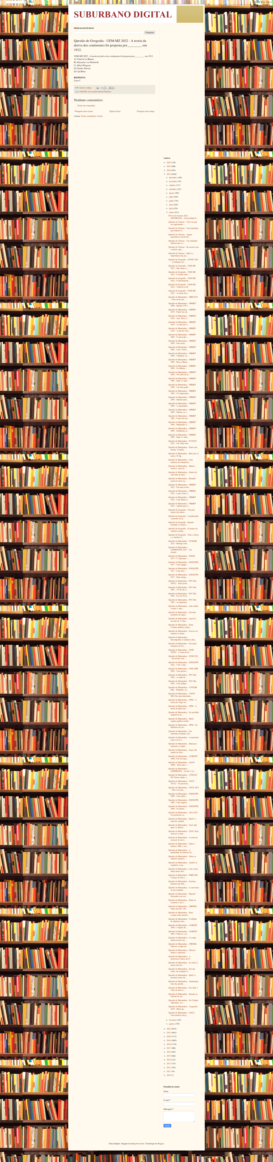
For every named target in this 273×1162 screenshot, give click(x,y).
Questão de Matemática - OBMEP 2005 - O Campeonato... (182, 392)
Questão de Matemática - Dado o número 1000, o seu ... (181, 844)
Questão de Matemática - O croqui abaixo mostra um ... (182, 938)
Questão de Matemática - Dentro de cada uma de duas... (182, 473)
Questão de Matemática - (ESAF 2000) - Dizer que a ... (181, 763)
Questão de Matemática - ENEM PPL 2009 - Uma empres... (183, 801)
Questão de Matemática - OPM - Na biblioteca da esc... (182, 726)
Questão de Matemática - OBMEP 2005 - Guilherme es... (182, 429)
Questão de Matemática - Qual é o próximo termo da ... (182, 976)
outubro (172, 185)
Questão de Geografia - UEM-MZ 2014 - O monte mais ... (182, 273)
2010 (169, 1075)
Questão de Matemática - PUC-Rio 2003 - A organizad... (182, 600)
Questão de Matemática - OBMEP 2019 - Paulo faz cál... (182, 310)
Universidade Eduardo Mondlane (99, 91)
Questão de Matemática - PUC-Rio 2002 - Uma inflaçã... (182, 682)
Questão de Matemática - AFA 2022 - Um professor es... (183, 813)
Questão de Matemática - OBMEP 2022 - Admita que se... (182, 504)
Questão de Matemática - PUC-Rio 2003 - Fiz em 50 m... (182, 594)
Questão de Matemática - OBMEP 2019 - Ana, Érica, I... (182, 317)
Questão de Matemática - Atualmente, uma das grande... (183, 982)
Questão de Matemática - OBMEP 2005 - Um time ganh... (182, 385)
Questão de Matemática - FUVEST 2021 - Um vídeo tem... (182, 442)
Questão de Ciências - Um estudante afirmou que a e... (182, 241)
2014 (169, 1059)
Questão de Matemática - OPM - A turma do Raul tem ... (182, 707)
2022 (169, 1028)
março (172, 212)
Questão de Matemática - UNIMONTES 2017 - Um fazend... (180, 549)
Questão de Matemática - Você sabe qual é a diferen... (182, 826)
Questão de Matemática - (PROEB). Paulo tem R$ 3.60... (182, 907)
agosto (172, 193)
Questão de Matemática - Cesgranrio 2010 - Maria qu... (183, 1007)
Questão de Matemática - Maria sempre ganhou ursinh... (181, 719)
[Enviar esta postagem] (97, 88)
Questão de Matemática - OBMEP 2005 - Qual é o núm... (182, 435)
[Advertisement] (181, 69)
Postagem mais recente (84, 111)
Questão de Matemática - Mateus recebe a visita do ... (181, 467)
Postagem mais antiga (145, 111)
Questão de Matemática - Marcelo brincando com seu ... (182, 895)
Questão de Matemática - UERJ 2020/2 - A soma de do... (181, 651)
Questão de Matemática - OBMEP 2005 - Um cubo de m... (182, 373)
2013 (169, 1063)
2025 (169, 166)
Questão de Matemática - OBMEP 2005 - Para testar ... (182, 342)
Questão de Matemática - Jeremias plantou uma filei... (182, 882)
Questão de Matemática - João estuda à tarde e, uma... (183, 607)
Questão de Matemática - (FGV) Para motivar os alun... (183, 832)
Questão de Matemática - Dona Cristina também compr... (180, 625)
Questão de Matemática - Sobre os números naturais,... (182, 857)
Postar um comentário (86, 105)
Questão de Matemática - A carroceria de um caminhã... (183, 888)
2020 (169, 1036)
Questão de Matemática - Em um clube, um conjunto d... (181, 970)
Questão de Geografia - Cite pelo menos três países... (181, 511)
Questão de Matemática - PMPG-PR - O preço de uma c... (183, 876)
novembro (173, 181)
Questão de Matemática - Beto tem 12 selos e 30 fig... (183, 454)
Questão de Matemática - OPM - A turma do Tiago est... (182, 701)
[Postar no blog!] (105, 88)
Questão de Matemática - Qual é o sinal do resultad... (182, 819)
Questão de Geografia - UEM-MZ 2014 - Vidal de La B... (182, 285)
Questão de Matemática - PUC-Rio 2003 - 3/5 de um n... (182, 588)
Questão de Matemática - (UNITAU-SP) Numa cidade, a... (183, 776)
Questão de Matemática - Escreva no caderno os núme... (183, 632)
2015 (169, 1055)
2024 (169, 170)
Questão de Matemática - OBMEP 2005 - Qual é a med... (182, 379)
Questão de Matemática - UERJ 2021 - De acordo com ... (183, 657)
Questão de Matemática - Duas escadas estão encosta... (180, 913)
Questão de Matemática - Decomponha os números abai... (182, 638)
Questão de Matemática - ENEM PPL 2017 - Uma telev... (183, 569)
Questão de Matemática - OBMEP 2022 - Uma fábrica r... (182, 498)
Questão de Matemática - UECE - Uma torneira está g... (182, 1013)
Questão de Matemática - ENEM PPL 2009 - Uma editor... (183, 794)
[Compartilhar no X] (107, 88)
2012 (169, 1067)
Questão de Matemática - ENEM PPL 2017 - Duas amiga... (183, 575)
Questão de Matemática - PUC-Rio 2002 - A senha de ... (182, 676)
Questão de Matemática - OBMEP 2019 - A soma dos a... (182, 323)
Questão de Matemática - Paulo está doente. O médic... (182, 448)
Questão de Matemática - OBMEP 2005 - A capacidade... (182, 404)
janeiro (172, 1023)
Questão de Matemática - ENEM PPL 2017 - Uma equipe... (183, 563)
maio (171, 204)
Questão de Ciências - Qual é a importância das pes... (180, 254)
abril (171, 208)
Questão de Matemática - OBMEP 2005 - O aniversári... (182, 335)
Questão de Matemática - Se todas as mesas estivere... (183, 963)
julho (171, 196)
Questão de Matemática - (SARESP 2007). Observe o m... (182, 932)
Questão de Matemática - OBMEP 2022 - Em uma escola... (182, 485)
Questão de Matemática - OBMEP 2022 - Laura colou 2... (182, 492)
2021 (169, 1032)
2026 (169, 162)
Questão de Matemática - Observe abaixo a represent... (182, 951)
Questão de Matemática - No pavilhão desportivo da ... (183, 713)
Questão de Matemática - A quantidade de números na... (180, 851)
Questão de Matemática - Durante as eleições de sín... (182, 995)
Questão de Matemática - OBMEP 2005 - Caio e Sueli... (182, 348)
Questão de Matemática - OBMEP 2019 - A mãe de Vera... (182, 329)
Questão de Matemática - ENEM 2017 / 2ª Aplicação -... (181, 557)
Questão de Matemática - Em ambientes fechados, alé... (180, 732)
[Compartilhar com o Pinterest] (113, 88)
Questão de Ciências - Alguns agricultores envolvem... (180, 235)
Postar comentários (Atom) (92, 116)
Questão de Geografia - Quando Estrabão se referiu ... (181, 523)
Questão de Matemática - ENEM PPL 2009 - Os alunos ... (183, 807)
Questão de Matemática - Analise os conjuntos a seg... (182, 863)
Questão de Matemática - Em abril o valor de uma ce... (183, 988)
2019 (169, 1040)
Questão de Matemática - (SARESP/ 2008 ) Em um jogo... (183, 757)
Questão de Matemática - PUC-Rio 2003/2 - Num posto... (182, 582)
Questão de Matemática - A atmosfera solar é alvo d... (183, 738)
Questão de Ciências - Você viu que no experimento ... (182, 223)
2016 (169, 1051)
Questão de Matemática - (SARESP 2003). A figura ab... (182, 926)
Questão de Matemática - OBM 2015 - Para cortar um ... (183, 298)
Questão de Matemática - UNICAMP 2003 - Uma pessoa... (183, 669)
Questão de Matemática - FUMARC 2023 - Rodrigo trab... (182, 542)
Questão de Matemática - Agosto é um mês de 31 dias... (182, 619)
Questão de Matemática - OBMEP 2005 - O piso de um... (182, 417)
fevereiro (173, 1020)
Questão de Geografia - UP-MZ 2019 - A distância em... (183, 260)
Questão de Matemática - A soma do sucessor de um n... (183, 838)
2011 (169, 1071)
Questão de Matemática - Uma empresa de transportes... (180, 460)
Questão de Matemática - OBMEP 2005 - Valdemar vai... (182, 354)
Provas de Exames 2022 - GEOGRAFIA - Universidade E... (183, 216)
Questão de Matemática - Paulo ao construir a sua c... (182, 901)
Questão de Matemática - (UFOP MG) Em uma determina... (181, 694)
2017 (169, 1048)
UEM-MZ (83, 91)
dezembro (173, 177)
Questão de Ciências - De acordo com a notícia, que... (183, 248)
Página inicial (114, 111)
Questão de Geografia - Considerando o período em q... (183, 517)
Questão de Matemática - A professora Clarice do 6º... (180, 957)
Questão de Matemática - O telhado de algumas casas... (182, 920)
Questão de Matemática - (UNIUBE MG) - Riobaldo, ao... (182, 688)
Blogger (161, 1143)
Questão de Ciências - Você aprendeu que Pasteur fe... (183, 229)
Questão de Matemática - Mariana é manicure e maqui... (182, 744)
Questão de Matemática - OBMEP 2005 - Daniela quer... (182, 398)
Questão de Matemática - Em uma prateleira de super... (182, 613)
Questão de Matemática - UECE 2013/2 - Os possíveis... (181, 782)
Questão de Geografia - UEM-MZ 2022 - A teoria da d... (182, 291)
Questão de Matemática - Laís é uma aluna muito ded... (183, 870)
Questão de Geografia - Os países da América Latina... (182, 529)
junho (171, 200)
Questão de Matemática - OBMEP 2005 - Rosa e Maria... (182, 360)
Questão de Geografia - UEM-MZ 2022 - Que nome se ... (182, 266)
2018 (169, 1044)
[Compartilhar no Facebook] (110, 88)
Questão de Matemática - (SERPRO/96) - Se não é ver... (181, 769)
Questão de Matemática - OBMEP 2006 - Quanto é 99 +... (182, 304)
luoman (141, 1143)
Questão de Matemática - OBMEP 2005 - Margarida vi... (182, 423)
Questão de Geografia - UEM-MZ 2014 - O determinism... (182, 279)
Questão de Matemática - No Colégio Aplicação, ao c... (183, 1001)
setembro (173, 189)
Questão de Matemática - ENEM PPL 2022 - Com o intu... (183, 663)
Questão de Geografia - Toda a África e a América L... (183, 536)
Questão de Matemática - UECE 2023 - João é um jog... (183, 788)
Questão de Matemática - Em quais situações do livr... (182, 644)
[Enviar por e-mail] (102, 88)
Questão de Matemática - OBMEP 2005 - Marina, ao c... (182, 410)
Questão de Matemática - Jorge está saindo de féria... (182, 751)
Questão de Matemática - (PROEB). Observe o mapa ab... (182, 945)
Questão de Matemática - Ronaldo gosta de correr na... (182, 479)
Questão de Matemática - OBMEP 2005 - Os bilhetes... (182, 367)
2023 (169, 174)
